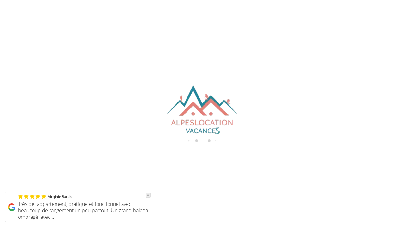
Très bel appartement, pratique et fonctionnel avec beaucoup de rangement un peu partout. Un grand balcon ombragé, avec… (83, 210)
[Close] (148, 195)
